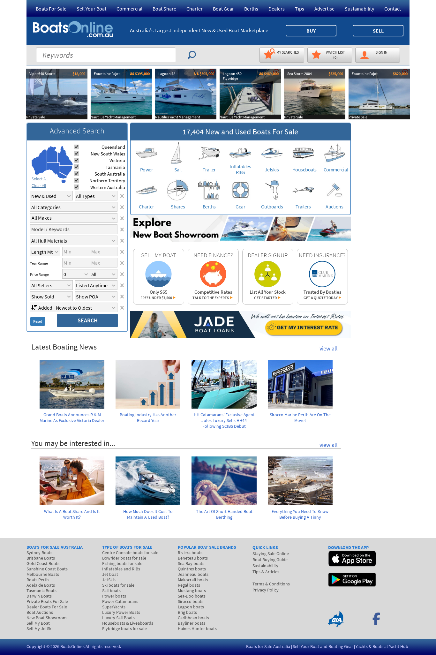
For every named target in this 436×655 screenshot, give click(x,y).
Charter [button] (194, 8)
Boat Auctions (39, 612)
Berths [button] (251, 8)
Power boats (114, 596)
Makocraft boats (193, 580)
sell (378, 30)
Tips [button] (299, 8)
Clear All (39, 185)
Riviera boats (190, 552)
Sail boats (111, 590)
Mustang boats (192, 590)
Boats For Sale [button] (51, 8)
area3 (53, 170)
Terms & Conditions (271, 584)
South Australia (109, 174)
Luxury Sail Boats (118, 618)
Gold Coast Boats (42, 563)
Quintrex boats (192, 569)
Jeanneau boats (193, 574)
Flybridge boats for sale (124, 628)
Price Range (39, 274)
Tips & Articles (265, 572)
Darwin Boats (39, 596)
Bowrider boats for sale (124, 558)
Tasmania (115, 167)
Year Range (39, 263)
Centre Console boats (130, 552)
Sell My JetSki (39, 628)
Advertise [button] (324, 8)
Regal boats (189, 585)
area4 (65, 156)
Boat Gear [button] (223, 8)
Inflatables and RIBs (121, 569)
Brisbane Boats (40, 558)
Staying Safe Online (270, 553)
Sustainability (359, 8)
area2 (52, 154)
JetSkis (109, 580)
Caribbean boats (193, 618)
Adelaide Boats (40, 585)
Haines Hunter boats (197, 628)
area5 (65, 171)
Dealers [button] (276, 8)
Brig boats (187, 612)
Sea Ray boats (191, 563)
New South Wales (108, 154)
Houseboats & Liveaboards (127, 623)
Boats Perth (37, 580)
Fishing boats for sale (122, 563)
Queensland (113, 147)
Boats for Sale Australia (268, 646)
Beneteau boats (193, 558)
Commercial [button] (129, 8)
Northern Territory (107, 180)
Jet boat (110, 574)
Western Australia (107, 187)
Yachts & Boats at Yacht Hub (382, 646)
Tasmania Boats (41, 590)
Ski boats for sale (118, 585)
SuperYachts (113, 607)
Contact (392, 8)
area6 (63, 175)
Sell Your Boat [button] (91, 8)
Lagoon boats (191, 607)
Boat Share (164, 8)
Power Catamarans (120, 601)
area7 (63, 181)
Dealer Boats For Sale (46, 607)
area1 (39, 162)
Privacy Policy (265, 590)
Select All (40, 178)
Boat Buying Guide (270, 559)
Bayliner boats (191, 623)
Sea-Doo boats (192, 596)
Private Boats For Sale (47, 601)
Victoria (117, 160)
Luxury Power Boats (121, 612)
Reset (37, 321)
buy (311, 30)
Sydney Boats (39, 552)
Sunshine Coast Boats (47, 569)
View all (328, 348)
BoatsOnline (72, 646)
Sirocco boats (190, 601)
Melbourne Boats (42, 574)
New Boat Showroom (46, 618)
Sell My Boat (38, 623)
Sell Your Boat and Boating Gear (323, 646)
